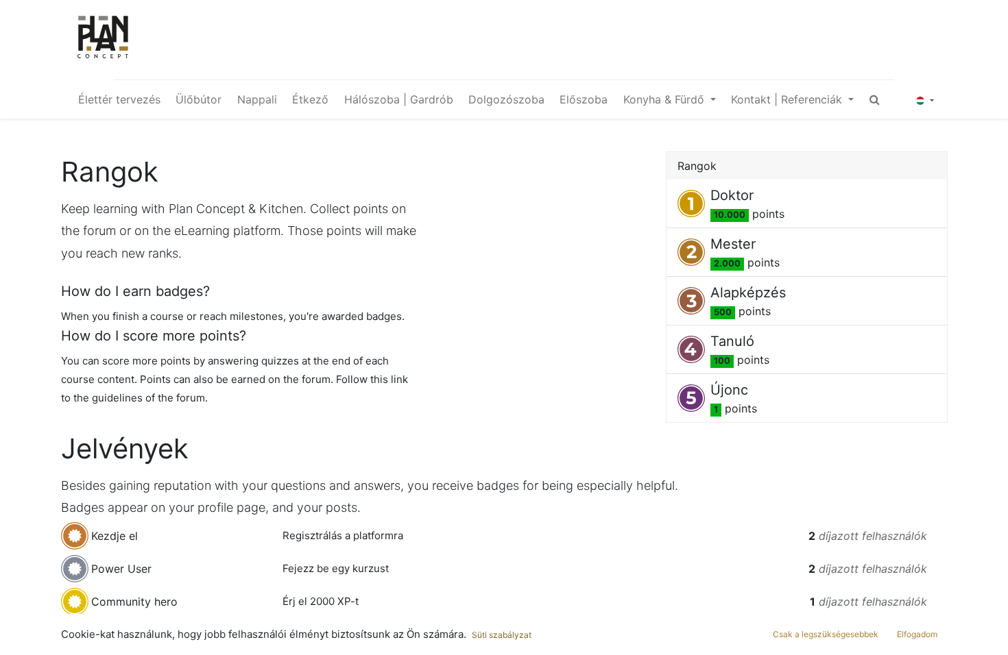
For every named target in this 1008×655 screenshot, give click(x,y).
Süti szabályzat (501, 635)
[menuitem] (119, 99)
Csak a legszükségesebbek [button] (825, 634)
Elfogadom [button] (917, 634)
